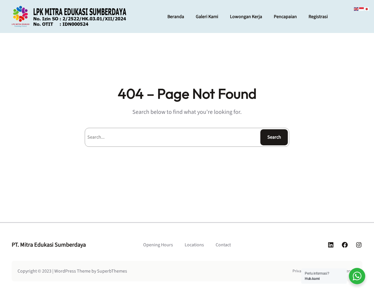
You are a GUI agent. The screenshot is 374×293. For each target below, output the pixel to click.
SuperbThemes (112, 271)
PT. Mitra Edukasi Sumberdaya (49, 245)
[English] (356, 9)
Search (274, 137)
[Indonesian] (361, 9)
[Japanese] (367, 9)
